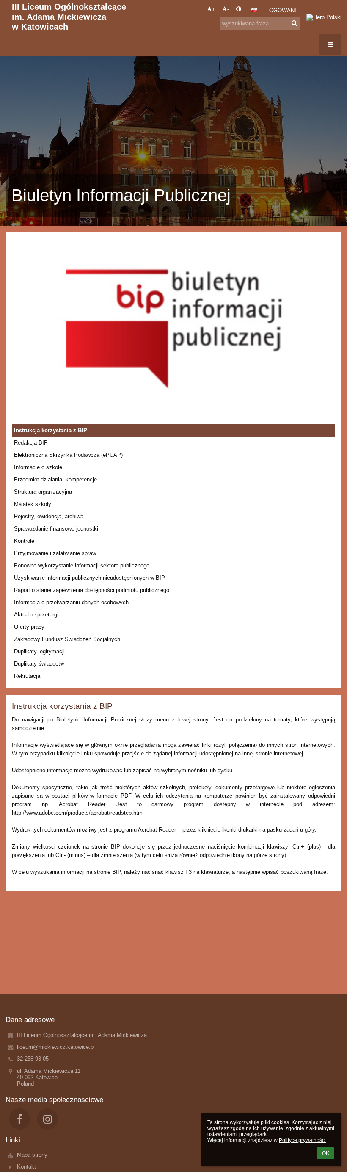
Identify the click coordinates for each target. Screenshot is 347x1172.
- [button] (228, 9)
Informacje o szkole (38, 467)
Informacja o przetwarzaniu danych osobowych (71, 602)
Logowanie (283, 10)
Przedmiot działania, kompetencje (55, 479)
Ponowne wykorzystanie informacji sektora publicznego (81, 565)
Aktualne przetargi (36, 614)
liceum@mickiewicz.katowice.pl (56, 1047)
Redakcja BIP (31, 443)
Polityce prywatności (302, 1140)
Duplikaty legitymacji (39, 651)
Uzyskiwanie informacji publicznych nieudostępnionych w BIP (89, 578)
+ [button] (213, 9)
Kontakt (26, 1167)
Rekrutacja (27, 676)
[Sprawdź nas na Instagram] (47, 1119)
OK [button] (325, 1153)
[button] (238, 9)
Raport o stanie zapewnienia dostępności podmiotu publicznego (91, 590)
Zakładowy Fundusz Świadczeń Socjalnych (67, 639)
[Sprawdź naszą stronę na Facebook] (19, 1119)
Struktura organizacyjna (43, 492)
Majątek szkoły (32, 504)
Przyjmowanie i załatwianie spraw (55, 553)
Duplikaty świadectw (39, 664)
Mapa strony (32, 1155)
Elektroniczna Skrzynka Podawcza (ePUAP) (68, 455)
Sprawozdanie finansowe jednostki (56, 528)
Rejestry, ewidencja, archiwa (48, 516)
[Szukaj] (294, 23)
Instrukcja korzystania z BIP (50, 430)
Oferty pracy (29, 627)
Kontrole (24, 541)
